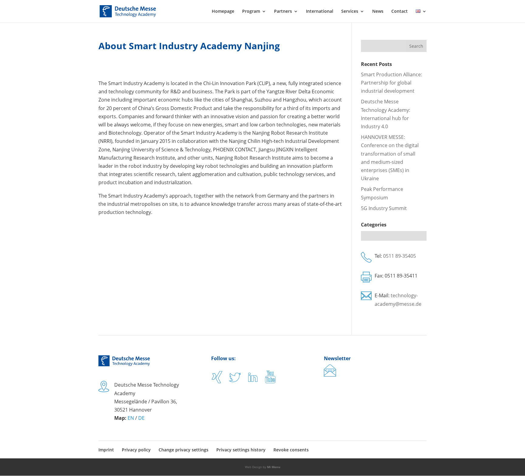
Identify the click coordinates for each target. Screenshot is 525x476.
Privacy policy (136, 450)
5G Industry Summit (384, 208)
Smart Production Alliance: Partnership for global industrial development (391, 82)
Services (349, 11)
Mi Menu (273, 467)
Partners (283, 11)
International (319, 11)
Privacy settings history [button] (241, 450)
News (377, 11)
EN (131, 418)
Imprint (106, 450)
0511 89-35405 (399, 256)
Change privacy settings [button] (183, 450)
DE (141, 418)
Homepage (223, 11)
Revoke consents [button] (291, 450)
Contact (399, 11)
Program (251, 11)
